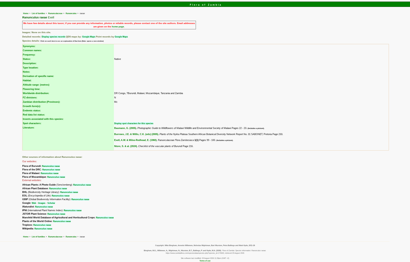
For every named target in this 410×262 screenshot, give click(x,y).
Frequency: (29, 54)
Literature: (28, 127)
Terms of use (205, 261)
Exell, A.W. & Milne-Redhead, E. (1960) (135, 140)
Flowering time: (31, 89)
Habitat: (27, 80)
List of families (38, 13)
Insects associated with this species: (43, 119)
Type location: (30, 67)
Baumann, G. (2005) (125, 128)
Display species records (53, 37)
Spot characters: (32, 123)
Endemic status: (32, 110)
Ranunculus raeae (51, 166)
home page (118, 26)
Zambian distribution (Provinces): (41, 101)
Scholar (51, 203)
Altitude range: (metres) (36, 84)
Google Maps (88, 37)
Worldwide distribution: (36, 93)
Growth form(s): (32, 106)
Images (41, 203)
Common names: (32, 50)
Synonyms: (29, 46)
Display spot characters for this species (133, 123)
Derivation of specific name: (38, 76)
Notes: (26, 71)
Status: (27, 59)
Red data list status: (34, 114)
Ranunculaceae (55, 13)
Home (26, 13)
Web (34, 203)
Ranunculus (71, 13)
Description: (30, 63)
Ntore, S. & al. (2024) (125, 146)
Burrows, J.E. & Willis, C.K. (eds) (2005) (136, 134)
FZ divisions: (30, 97)
